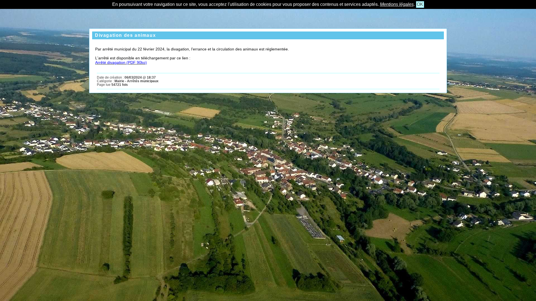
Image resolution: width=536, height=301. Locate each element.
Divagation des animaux (125, 35)
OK (420, 4)
